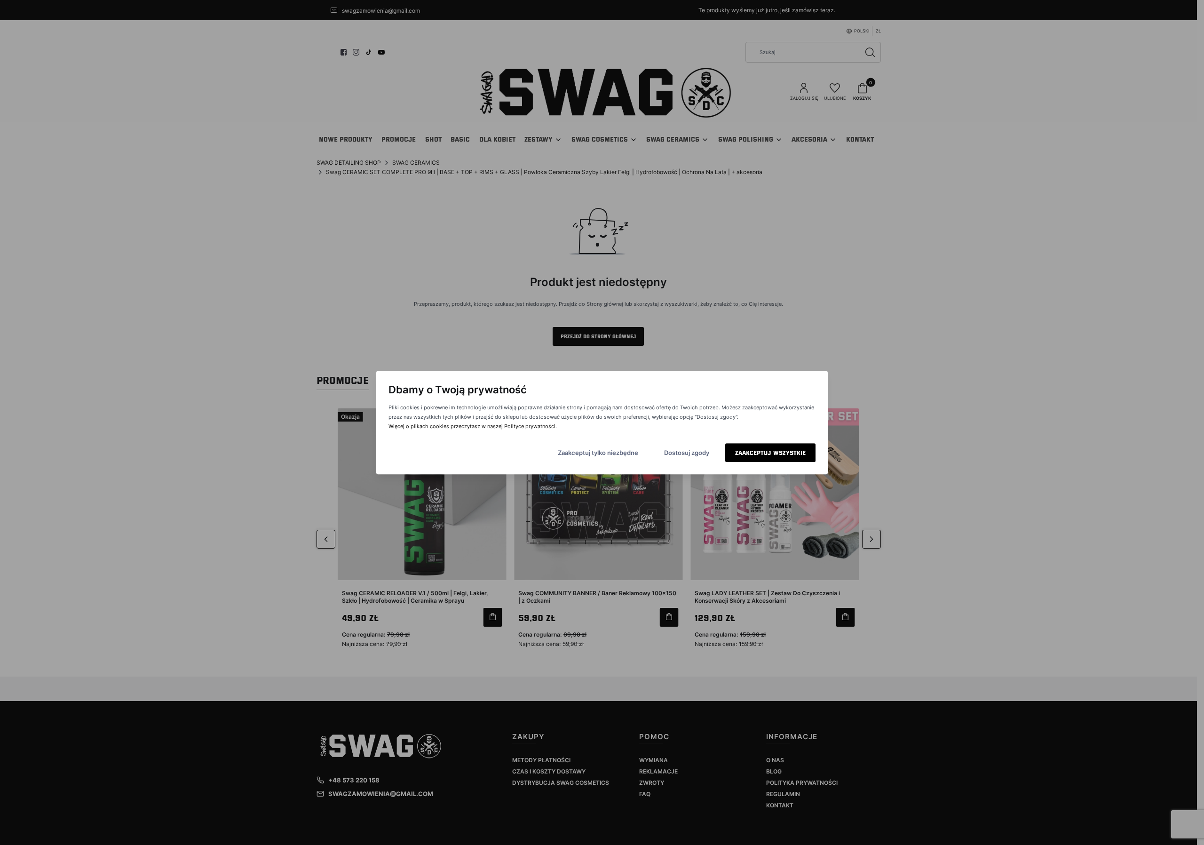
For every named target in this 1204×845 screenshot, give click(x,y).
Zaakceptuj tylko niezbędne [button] (598, 452)
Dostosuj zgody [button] (686, 452)
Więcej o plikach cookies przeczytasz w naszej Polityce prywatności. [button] (472, 426)
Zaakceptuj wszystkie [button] (770, 452)
